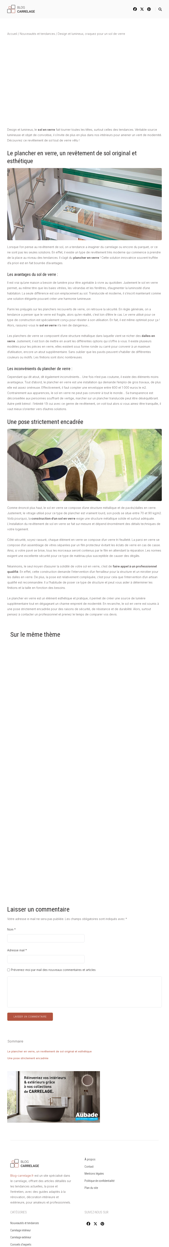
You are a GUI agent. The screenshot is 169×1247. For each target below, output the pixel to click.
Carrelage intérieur (20, 1230)
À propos (89, 1159)
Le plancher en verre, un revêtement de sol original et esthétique (49, 1051)
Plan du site (91, 1187)
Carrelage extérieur (20, 1237)
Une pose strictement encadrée (27, 1058)
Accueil (12, 33)
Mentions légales (94, 1173)
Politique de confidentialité (99, 1180)
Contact (89, 1166)
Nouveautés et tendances (37, 33)
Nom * (11, 929)
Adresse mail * (17, 950)
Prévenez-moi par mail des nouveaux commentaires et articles (53, 969)
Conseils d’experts (20, 1244)
